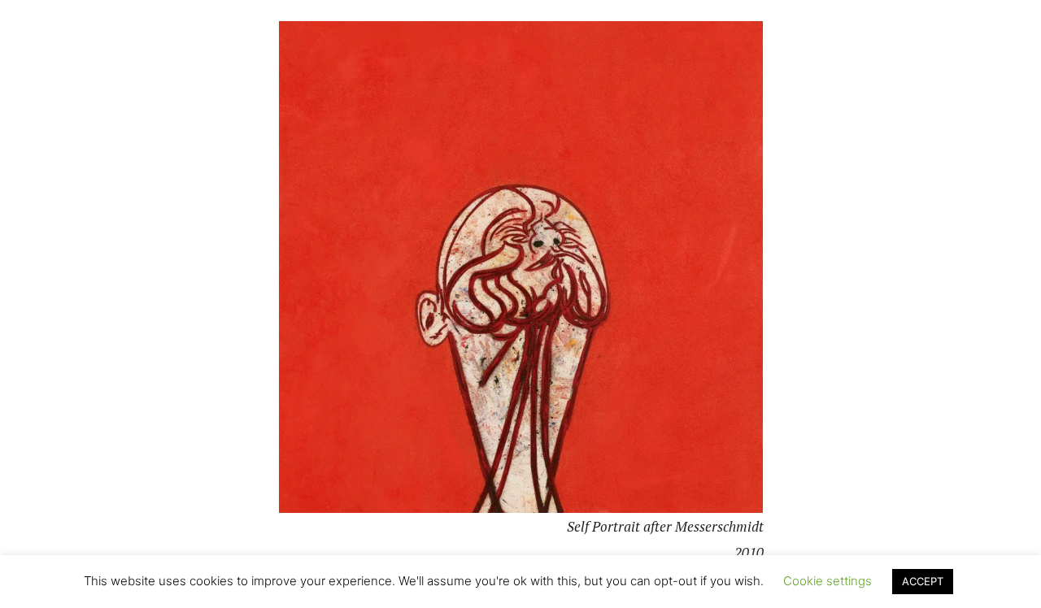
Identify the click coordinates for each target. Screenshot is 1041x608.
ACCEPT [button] (922, 581)
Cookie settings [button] (827, 580)
